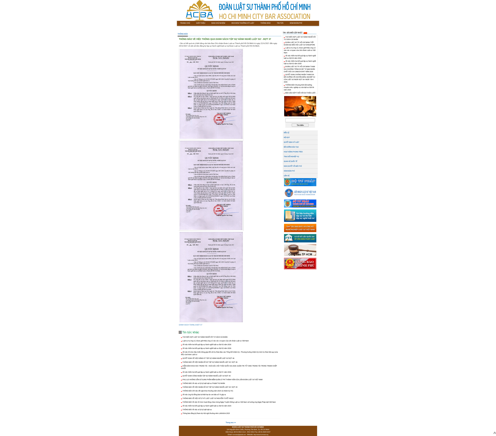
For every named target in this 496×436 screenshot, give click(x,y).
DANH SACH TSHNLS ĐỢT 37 (190, 325)
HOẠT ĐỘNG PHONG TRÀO (293, 152)
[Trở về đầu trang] (494, 432)
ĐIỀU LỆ (286, 133)
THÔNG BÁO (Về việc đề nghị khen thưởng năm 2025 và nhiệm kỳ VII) (207, 391)
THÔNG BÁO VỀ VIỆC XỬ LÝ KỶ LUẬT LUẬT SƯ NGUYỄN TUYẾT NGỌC (208, 398)
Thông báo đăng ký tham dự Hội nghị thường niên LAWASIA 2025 (206, 413)
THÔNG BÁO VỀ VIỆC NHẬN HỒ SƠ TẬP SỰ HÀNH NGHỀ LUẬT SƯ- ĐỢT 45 (209, 387)
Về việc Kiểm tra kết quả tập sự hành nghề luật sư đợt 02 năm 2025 (206, 406)
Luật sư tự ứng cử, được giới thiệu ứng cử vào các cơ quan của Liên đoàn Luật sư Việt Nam (215, 341)
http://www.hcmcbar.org (261, 434)
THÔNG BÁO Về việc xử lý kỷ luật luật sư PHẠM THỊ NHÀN (203, 383)
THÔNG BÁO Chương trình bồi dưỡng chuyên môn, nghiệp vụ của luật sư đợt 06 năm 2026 (299, 87)
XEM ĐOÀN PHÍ (289, 171)
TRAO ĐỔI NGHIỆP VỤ (291, 156)
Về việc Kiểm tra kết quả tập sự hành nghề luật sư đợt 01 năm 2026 (206, 372)
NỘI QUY (287, 137)
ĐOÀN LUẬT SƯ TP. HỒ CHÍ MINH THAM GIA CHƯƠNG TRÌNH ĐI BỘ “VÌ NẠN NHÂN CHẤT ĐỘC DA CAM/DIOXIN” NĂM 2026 (299, 69)
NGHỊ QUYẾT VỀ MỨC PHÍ (293, 166)
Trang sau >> (231, 422)
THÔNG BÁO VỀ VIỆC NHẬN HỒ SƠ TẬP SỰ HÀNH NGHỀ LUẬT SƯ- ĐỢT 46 (209, 362)
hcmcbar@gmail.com (239, 434)
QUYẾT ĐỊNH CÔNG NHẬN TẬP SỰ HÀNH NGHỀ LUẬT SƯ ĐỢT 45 (206, 376)
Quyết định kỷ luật (291, 142)
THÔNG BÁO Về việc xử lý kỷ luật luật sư (197, 410)
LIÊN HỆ (286, 176)
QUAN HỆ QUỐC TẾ (290, 161)
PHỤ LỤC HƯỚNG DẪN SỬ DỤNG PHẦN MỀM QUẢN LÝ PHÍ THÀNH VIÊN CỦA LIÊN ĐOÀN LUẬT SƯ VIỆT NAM (222, 380)
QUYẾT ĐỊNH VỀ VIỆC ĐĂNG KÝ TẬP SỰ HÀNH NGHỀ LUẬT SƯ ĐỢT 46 (208, 358)
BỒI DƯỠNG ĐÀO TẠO (291, 147)
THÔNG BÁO (183, 34)
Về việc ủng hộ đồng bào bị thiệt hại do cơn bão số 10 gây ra (204, 395)
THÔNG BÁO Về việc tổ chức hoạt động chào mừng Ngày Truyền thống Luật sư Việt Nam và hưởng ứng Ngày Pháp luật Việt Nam (229, 402)
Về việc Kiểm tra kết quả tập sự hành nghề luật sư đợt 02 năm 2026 (206, 344)
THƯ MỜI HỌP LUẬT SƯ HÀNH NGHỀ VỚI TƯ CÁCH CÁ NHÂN (204, 337)
